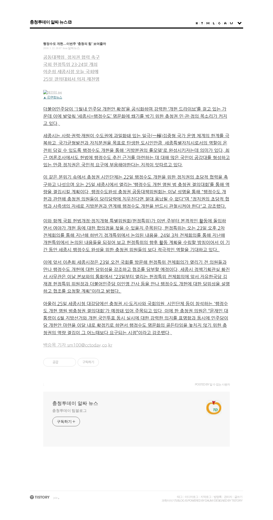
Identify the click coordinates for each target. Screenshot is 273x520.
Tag (202, 23)
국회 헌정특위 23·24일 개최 (70, 64)
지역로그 (205, 496)
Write (231, 23)
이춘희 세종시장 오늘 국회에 (70, 71)
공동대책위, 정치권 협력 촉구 (71, 57)
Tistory (236, 500)
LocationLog (214, 23)
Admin (225, 23)
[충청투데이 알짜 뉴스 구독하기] (69, 22)
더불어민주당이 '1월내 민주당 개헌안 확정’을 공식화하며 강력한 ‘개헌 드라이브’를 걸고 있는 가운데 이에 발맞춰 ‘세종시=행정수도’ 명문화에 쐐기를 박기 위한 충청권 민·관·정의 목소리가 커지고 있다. (135, 116)
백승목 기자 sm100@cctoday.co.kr (77, 345)
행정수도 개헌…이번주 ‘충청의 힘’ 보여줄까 (74, 44)
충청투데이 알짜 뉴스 (48, 22)
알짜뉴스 (74, 48)
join (55, 498)
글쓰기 (238, 496)
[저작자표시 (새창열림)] (101, 362)
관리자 (228, 496)
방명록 (218, 496)
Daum (208, 500)
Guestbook (219, 23)
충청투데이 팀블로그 (69, 411)
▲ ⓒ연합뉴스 (52, 97)
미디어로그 (191, 496)
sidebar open (240, 23)
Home (197, 23)
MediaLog (208, 23)
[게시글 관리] (70, 362)
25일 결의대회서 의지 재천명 (71, 79)
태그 (179, 496)
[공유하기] (63, 362)
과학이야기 (168, 500)
